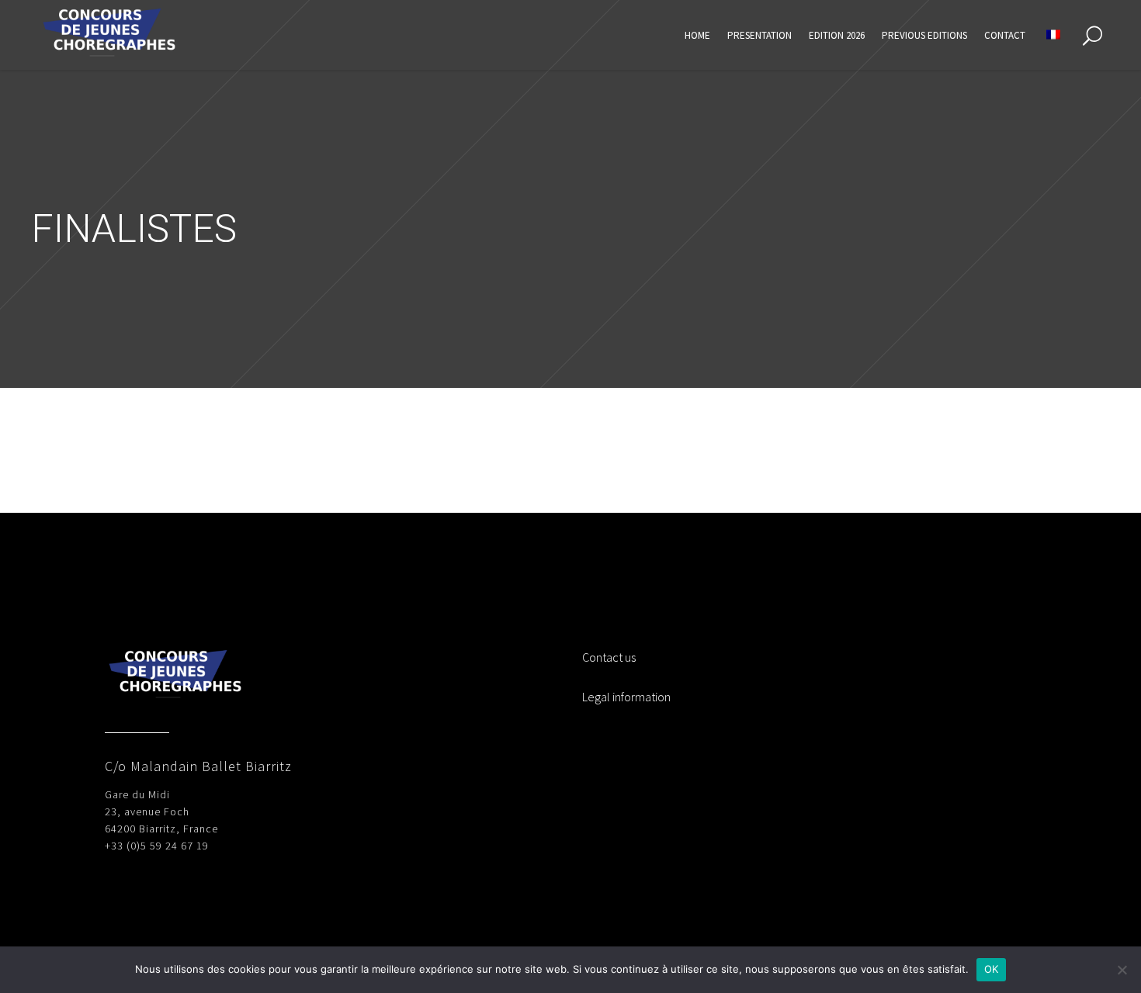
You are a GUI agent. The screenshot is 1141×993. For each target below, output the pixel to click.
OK (991, 969)
